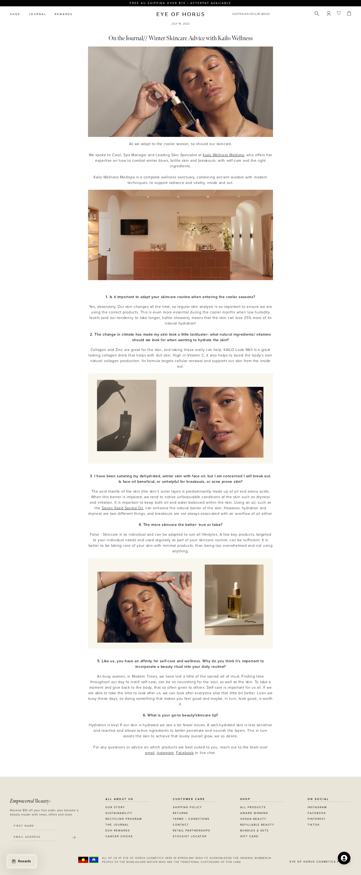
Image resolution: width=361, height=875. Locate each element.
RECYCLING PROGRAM (123, 819)
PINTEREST (317, 819)
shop (15, 14)
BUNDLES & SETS (254, 830)
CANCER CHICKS (119, 836)
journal (37, 14)
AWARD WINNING (254, 813)
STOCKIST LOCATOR (190, 836)
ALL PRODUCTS (253, 807)
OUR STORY (115, 807)
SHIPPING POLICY (187, 807)
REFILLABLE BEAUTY (257, 824)
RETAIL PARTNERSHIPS (191, 830)
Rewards (64, 14)
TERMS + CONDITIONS (191, 819)
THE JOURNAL (117, 824)
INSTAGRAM (317, 807)
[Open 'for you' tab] (344, 858)
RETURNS (180, 813)
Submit (73, 837)
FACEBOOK (317, 813)
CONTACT (181, 824)
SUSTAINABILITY (118, 813)
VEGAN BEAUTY (253, 819)
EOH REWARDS (117, 830)
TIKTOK (314, 824)
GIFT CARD (249, 836)
